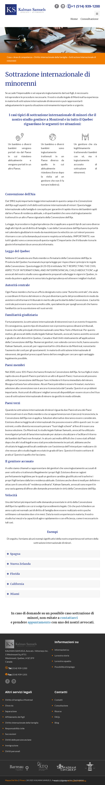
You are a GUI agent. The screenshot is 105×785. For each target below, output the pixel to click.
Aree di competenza (22, 57)
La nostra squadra (63, 661)
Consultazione (89, 19)
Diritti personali (12, 751)
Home (74, 19)
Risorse (58, 711)
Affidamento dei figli (15, 717)
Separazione (11, 711)
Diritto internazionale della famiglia (50, 57)
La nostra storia (62, 655)
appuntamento (39, 622)
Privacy (23, 780)
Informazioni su (62, 649)
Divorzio (9, 705)
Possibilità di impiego (65, 667)
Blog (57, 722)
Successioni (10, 734)
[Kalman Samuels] (25, 9)
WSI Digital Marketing (76, 781)
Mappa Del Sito (11, 780)
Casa (9, 57)
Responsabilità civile (14, 728)
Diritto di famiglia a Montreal (19, 699)
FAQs (57, 717)
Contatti (58, 699)
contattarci (69, 618)
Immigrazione (11, 745)
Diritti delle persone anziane (18, 739)
